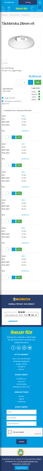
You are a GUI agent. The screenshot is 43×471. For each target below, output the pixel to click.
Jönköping (21, 401)
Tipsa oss (21, 381)
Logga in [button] (40, 2)
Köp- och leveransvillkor (21, 359)
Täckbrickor (25, 15)
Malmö (21, 399)
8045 (23, 256)
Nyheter (21, 369)
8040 (23, 116)
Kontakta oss (21, 379)
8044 (23, 228)
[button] (2, 8)
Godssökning (21, 384)
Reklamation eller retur (21, 387)
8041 (23, 144)
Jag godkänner (21, 468)
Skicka (21, 442)
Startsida (4, 15)
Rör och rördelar (14, 15)
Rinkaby (21, 396)
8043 (23, 200)
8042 (23, 172)
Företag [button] (27, 2)
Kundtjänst (22, 367)
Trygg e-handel (21, 364)
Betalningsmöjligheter (21, 361)
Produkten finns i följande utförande (17, 110)
